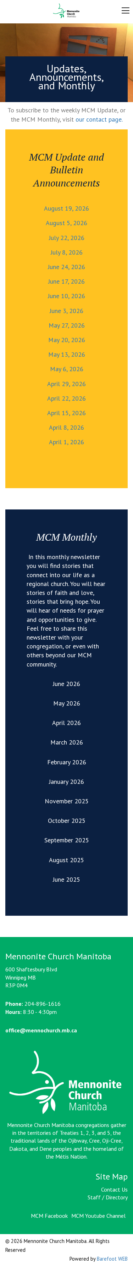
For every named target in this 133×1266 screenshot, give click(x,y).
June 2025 (66, 879)
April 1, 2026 (66, 442)
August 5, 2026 (66, 223)
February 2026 (66, 762)
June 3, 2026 (66, 311)
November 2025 (67, 801)
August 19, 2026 (66, 208)
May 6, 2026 (66, 369)
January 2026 (66, 781)
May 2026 (66, 703)
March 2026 (66, 742)
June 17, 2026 (66, 281)
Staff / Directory (108, 1197)
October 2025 (66, 820)
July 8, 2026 (67, 252)
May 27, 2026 (67, 325)
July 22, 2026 (66, 238)
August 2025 (66, 860)
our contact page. (99, 119)
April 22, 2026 (66, 398)
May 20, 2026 (66, 340)
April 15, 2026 (66, 413)
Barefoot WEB (112, 1258)
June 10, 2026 (66, 296)
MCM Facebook (49, 1215)
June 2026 (66, 684)
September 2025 (66, 840)
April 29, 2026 (66, 384)
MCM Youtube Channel (98, 1215)
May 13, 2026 (66, 354)
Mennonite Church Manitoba (67, 11)
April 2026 (66, 723)
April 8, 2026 (66, 427)
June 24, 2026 (66, 267)
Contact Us (114, 1189)
